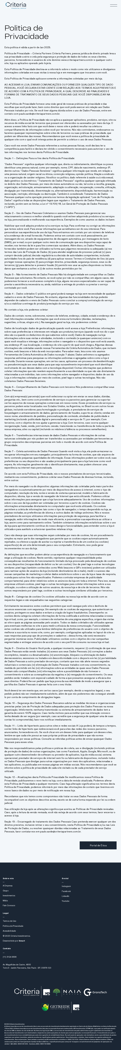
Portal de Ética (98, 845)
